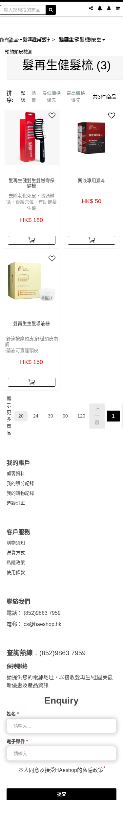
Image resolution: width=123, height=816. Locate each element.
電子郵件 (17, 741)
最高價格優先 (76, 96)
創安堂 (94, 39)
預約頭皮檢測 (18, 51)
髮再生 (39, 39)
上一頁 (97, 416)
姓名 (13, 713)
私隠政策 (92, 770)
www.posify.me (61, 808)
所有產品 (10, 39)
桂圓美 (67, 39)
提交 (61, 794)
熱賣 (33, 96)
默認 (23, 96)
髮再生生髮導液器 (31, 323)
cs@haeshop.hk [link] (42, 624)
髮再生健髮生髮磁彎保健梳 (31, 183)
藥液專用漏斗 (91, 180)
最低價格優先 (51, 96)
